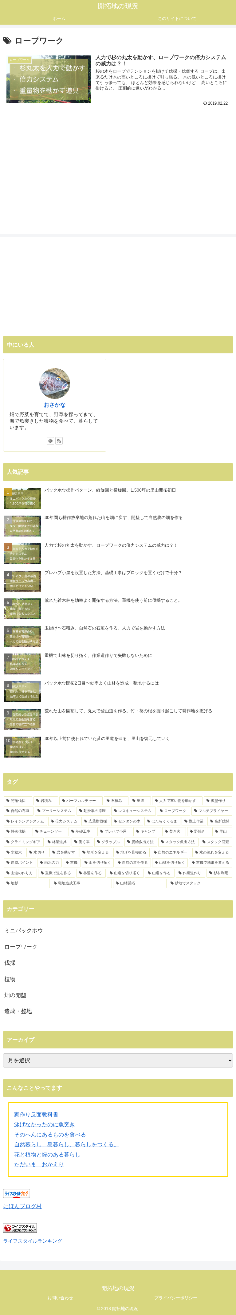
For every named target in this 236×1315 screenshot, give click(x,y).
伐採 (9, 963)
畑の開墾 (15, 995)
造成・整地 (18, 1011)
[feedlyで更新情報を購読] (50, 440)
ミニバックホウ (23, 930)
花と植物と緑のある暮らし (47, 1155)
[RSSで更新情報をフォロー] (59, 440)
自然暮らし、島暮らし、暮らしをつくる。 (66, 1144)
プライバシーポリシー (175, 1297)
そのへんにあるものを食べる (50, 1135)
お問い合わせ (60, 1297)
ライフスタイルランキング (32, 1241)
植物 (9, 979)
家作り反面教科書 (36, 1115)
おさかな (55, 405)
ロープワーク (20, 947)
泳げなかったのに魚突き (44, 1124)
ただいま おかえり (39, 1164)
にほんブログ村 (22, 1206)
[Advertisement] (118, 160)
